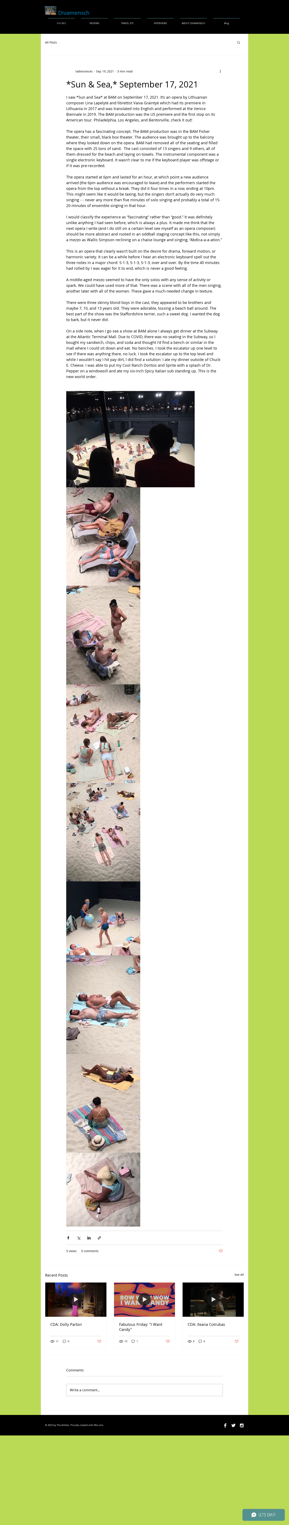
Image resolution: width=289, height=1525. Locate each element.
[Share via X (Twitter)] (79, 1238)
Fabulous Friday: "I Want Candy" (140, 1327)
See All (239, 1275)
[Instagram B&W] (242, 1425)
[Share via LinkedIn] (89, 1238)
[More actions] (220, 71)
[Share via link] (99, 1238)
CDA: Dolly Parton (66, 1324)
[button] (239, 42)
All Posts (51, 42)
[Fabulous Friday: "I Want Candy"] (144, 1300)
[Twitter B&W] (233, 1425)
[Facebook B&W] (225, 1425)
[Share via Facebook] (68, 1238)
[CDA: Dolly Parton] (75, 1300)
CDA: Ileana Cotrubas (206, 1324)
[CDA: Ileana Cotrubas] (213, 1300)
